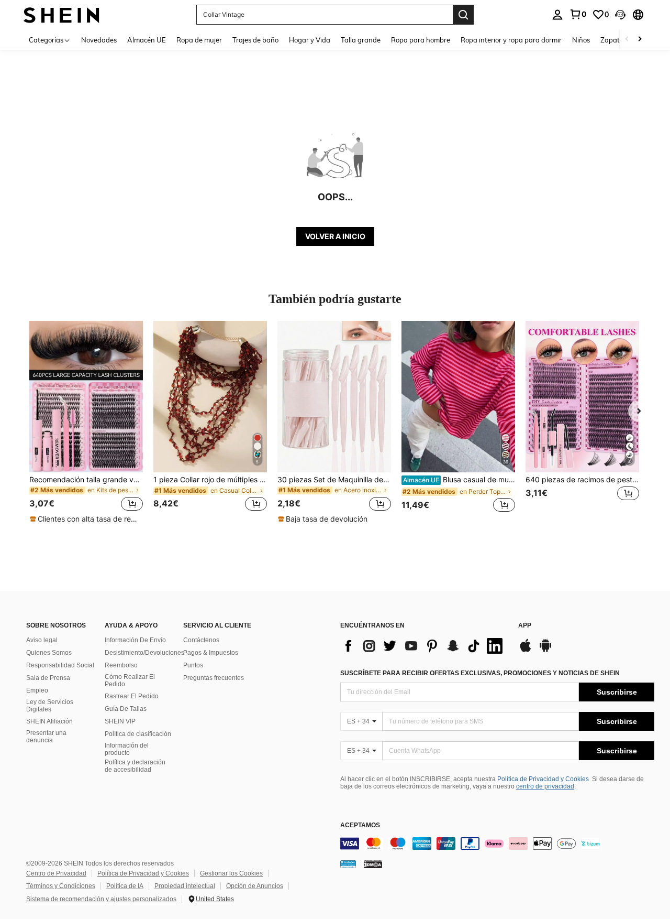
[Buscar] (463, 15)
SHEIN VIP (120, 721)
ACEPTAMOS (360, 825)
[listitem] (86, 422)
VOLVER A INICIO (335, 236)
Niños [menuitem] (581, 40)
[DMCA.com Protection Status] (373, 863)
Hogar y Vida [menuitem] (309, 40)
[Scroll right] (639, 39)
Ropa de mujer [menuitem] (199, 40)
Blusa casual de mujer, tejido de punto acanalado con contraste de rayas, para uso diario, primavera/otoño (459, 479)
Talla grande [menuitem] (361, 40)
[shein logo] (61, 14)
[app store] (525, 650)
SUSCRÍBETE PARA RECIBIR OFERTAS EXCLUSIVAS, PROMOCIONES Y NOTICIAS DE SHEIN (480, 673)
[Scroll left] (627, 39)
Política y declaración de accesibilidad (135, 766)
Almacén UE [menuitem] (146, 40)
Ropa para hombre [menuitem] (420, 40)
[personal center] (557, 14)
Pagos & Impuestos (210, 652)
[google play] (545, 650)
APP (524, 625)
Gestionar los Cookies (231, 873)
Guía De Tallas (126, 708)
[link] (578, 14)
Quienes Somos (49, 652)
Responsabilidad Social (60, 665)
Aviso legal (42, 640)
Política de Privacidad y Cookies (543, 779)
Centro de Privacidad (56, 873)
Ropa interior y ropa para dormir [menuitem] (511, 40)
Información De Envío (135, 640)
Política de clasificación (138, 734)
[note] (85, 519)
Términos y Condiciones (60, 886)
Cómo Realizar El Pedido (130, 680)
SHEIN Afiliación (49, 721)
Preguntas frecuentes (213, 678)
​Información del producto (127, 749)
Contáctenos (201, 640)
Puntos (193, 665)
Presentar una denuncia (46, 736)
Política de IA (124, 886)
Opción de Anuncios (254, 886)
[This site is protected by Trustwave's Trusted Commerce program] (348, 863)
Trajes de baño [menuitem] (255, 40)
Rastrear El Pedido (132, 696)
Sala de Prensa (48, 678)
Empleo (37, 690)
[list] (424, 646)
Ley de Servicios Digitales (49, 705)
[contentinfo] (497, 843)
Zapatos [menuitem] (613, 40)
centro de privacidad (545, 786)
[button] (620, 14)
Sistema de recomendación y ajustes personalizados (101, 899)
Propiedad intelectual (184, 886)
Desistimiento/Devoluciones (144, 652)
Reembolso (121, 665)
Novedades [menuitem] (99, 40)
